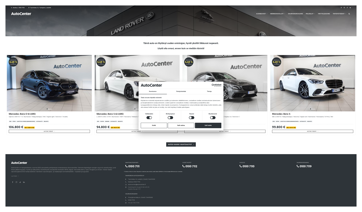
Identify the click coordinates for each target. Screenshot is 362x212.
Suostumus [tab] (153, 91)
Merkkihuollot (277, 14)
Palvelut (310, 14)
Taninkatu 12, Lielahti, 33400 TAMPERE (141, 179)
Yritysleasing (324, 14)
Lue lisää (14, 176)
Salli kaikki (208, 125)
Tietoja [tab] (209, 91)
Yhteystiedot (339, 14)
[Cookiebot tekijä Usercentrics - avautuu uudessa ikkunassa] (213, 85)
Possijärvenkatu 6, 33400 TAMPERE (140, 197)
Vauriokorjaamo (295, 14)
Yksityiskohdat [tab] (181, 91)
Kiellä (154, 125)
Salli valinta (181, 125)
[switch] (170, 117)
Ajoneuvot (261, 14)
